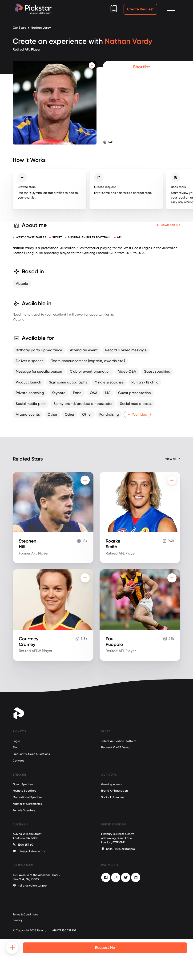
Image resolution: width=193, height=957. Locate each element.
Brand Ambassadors (115, 790)
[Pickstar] (33, 8)
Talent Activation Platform (118, 741)
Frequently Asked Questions (31, 754)
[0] (113, 8)
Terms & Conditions (25, 914)
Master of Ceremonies (27, 803)
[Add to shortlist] (92, 65)
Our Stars (19, 27)
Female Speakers (24, 810)
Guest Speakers (23, 784)
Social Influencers (113, 797)
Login (16, 741)
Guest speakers (111, 784)
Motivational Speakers (28, 797)
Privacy (17, 920)
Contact (18, 760)
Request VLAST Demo (115, 747)
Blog (16, 747)
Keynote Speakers (24, 790)
